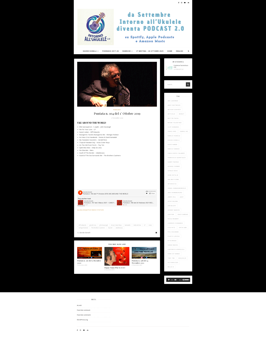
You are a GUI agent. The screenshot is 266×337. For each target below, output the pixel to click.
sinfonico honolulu (176, 249)
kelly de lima (137, 225)
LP (144, 225)
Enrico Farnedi (174, 149)
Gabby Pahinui (173, 162)
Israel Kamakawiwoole (177, 188)
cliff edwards (82, 225)
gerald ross (92, 225)
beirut (181, 114)
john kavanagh (103, 225)
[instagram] (181, 3)
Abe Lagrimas (173, 101)
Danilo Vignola (174, 136)
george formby (174, 166)
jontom (171, 214)
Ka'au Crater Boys (116, 225)
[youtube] (185, 3)
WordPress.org (82, 320)
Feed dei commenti (84, 315)
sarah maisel (173, 245)
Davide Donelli (84, 233)
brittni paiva (173, 118)
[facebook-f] (178, 3)
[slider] (176, 279)
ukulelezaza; (119, 228)
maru (150, 225)
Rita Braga (172, 240)
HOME (169, 51)
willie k (171, 267)
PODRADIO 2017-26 (110, 51)
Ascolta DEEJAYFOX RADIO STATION (90, 210)
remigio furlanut (83, 228)
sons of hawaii (174, 253)
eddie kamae (172, 144)
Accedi (79, 305)
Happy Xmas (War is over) (114, 268)
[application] (178, 280)
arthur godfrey (174, 109)
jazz (181, 197)
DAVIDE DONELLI (90, 51)
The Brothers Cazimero (98, 228)
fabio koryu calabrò (176, 153)
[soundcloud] (188, 3)
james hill (172, 197)
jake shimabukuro (175, 192)
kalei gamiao (183, 214)
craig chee (172, 131)
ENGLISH (179, 51)
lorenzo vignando (175, 223)
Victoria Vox (173, 262)
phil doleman (173, 232)
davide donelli (174, 140)
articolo (171, 114)
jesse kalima (173, 201)
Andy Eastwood (174, 105)
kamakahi (127, 225)
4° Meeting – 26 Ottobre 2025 (150, 51)
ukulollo (182, 258)
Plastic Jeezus (174, 236)
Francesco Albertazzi (177, 157)
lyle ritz (171, 227)
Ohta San (183, 227)
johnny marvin (174, 210)
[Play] (169, 280)
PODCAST (117, 110)
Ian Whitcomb (173, 179)
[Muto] (183, 280)
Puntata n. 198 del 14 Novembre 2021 (140, 262)
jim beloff (172, 205)
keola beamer (173, 219)
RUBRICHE (127, 51)
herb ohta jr (173, 175)
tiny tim (110, 228)
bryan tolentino (175, 122)
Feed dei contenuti (83, 310)
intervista (172, 184)
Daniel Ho (184, 131)
